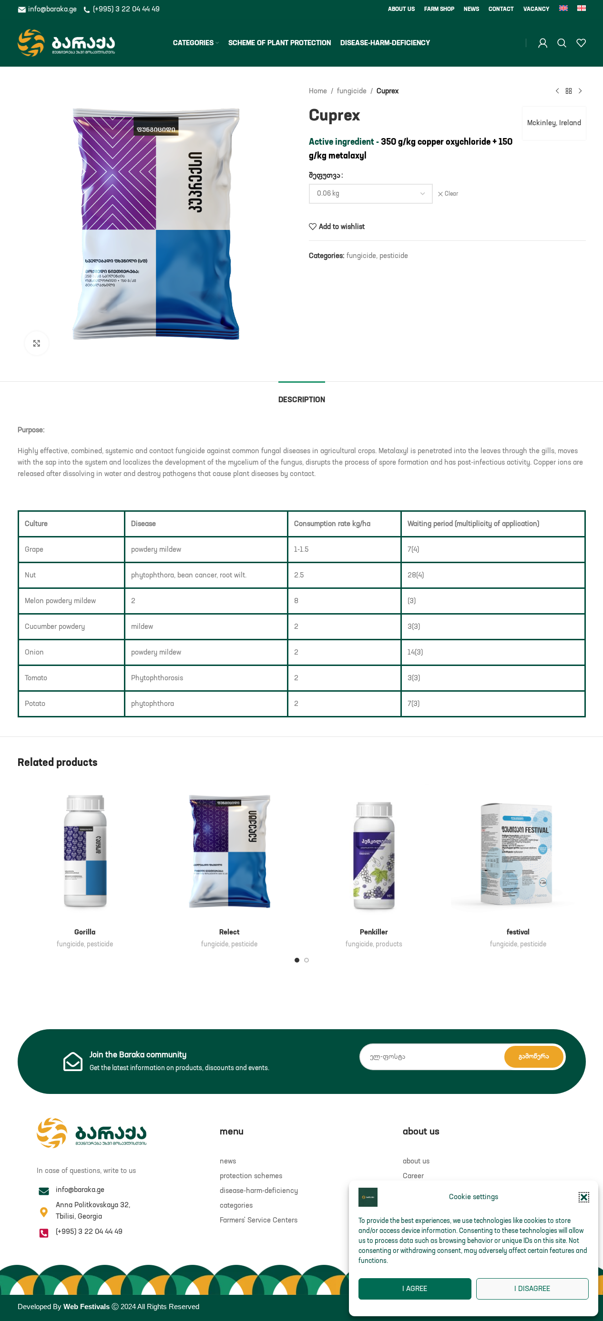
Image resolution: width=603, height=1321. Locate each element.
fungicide (352, 91)
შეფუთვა (324, 175)
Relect (229, 932)
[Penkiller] (374, 851)
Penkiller (374, 932)
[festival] (518, 851)
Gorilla (84, 932)
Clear (451, 194)
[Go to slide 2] (306, 960)
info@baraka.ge (52, 9)
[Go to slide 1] (297, 960)
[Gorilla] (85, 851)
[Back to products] (568, 91)
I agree (414, 1288)
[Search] (562, 42)
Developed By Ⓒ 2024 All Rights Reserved (108, 1306)
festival (518, 932)
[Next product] (580, 91)
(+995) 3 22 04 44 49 (125, 9)
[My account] (542, 42)
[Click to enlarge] (37, 343)
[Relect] (229, 851)
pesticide (393, 255)
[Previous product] (557, 91)
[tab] (301, 395)
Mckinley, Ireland (554, 123)
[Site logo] (66, 42)
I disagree (532, 1288)
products (389, 944)
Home (318, 91)
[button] (584, 1197)
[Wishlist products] (581, 42)
